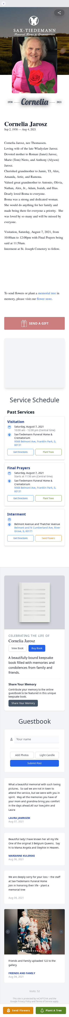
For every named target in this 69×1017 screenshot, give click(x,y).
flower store (44, 298)
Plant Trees (48, 451)
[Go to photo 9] (40, 951)
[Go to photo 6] (33, 951)
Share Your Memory (23, 703)
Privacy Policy (24, 1001)
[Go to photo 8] (37, 951)
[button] (34, 931)
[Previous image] (8, 932)
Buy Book (36, 648)
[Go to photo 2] (25, 951)
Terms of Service (44, 1001)
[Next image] (61, 932)
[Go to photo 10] (42, 951)
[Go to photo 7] (35, 951)
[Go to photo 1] (23, 951)
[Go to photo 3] (27, 951)
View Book (17, 648)
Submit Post (34, 763)
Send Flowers (48, 538)
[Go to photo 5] (31, 951)
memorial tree (47, 293)
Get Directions (20, 451)
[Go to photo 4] (29, 951)
